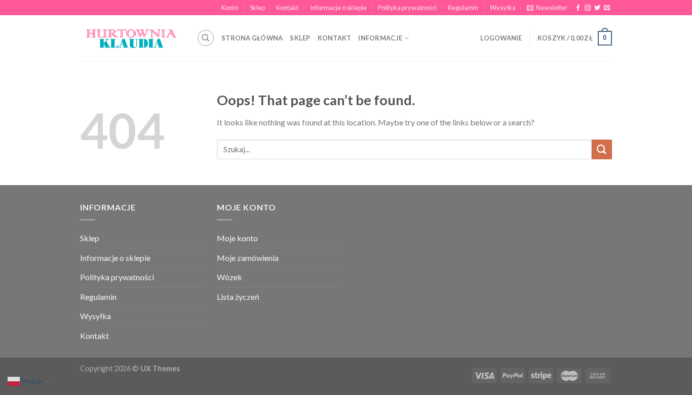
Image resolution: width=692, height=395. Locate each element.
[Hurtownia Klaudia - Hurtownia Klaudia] (130, 38)
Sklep (257, 8)
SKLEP (300, 38)
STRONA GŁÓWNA (252, 38)
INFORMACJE (380, 38)
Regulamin (463, 8)
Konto (229, 8)
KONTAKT (335, 38)
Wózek (229, 277)
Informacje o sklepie (338, 8)
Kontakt (287, 8)
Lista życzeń (238, 296)
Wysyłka (503, 8)
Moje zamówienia (248, 257)
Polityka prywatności (407, 8)
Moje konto (237, 238)
